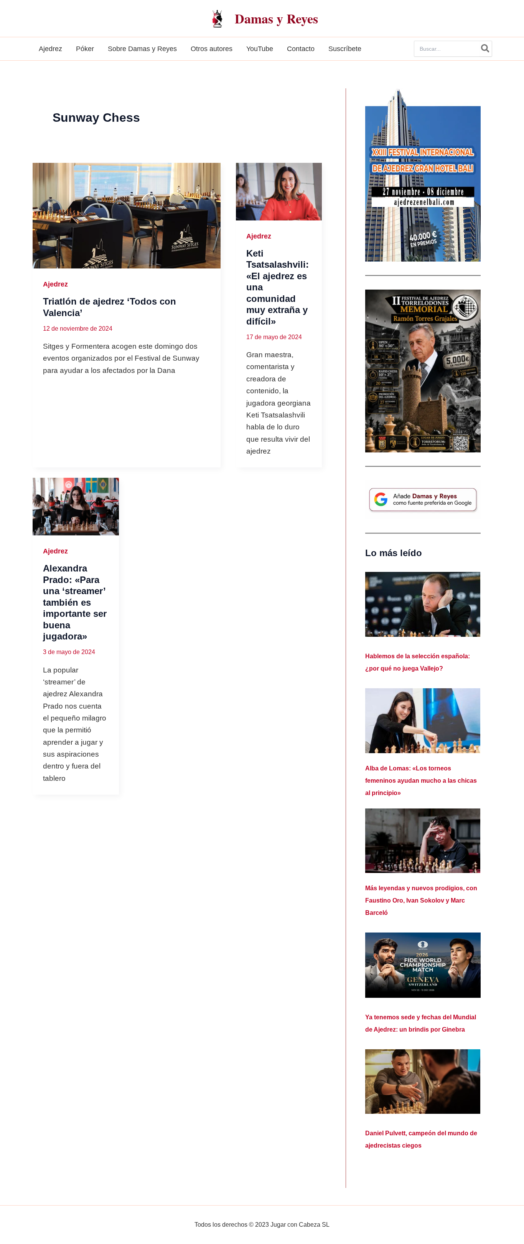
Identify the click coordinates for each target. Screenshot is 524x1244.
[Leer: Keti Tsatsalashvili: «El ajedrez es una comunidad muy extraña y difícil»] (279, 191)
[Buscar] (486, 48)
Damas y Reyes (276, 18)
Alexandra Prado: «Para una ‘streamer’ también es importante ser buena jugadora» (75, 602)
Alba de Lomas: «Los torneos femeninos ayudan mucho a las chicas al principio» (421, 780)
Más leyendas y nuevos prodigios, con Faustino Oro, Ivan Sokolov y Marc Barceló (421, 900)
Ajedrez (55, 284)
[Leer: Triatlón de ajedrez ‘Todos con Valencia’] (127, 215)
